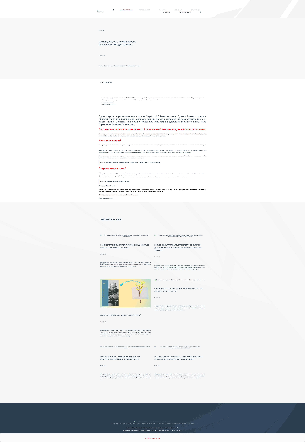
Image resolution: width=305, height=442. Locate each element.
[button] (200, 12)
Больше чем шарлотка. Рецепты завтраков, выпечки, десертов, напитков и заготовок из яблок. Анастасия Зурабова (178, 247)
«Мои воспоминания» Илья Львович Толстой (120, 315)
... (136, 266)
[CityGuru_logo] (100, 10)
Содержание (106, 82)
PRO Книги (102, 30)
